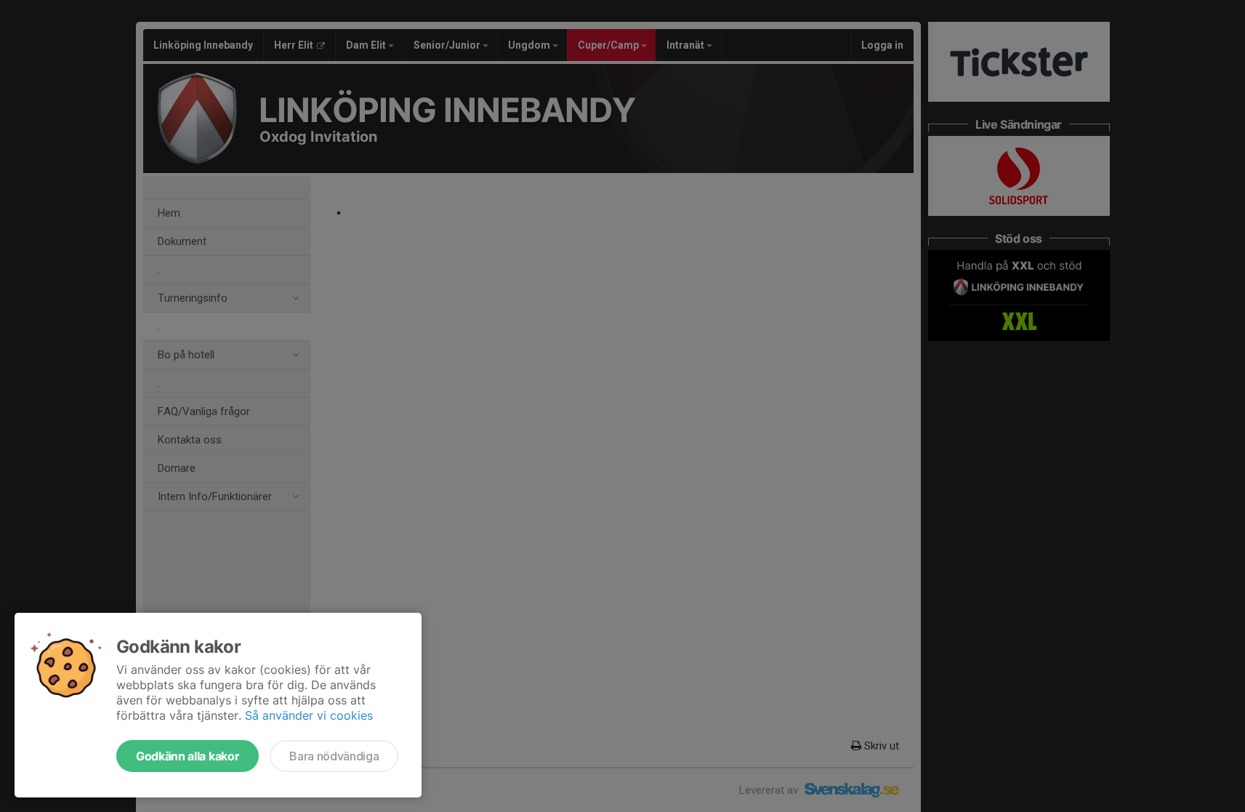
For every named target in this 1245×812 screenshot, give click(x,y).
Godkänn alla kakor (187, 756)
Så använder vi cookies (309, 715)
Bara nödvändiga (334, 756)
